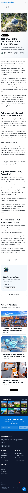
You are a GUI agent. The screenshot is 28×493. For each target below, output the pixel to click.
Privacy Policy (4, 473)
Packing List (18, 458)
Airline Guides (4, 460)
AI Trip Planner (18, 453)
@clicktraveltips (7, 399)
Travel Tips (3, 458)
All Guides (14, 390)
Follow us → (24, 399)
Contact (3, 469)
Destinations (4, 453)
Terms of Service (5, 476)
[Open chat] (24, 489)
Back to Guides (15, 294)
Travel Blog (4, 455)
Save (12, 260)
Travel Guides (7, 7)
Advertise (3, 471)
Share (5, 260)
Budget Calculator (19, 455)
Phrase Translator (19, 460)
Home (2, 7)
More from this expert (9, 287)
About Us (3, 467)
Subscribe (23, 427)
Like (19, 260)
